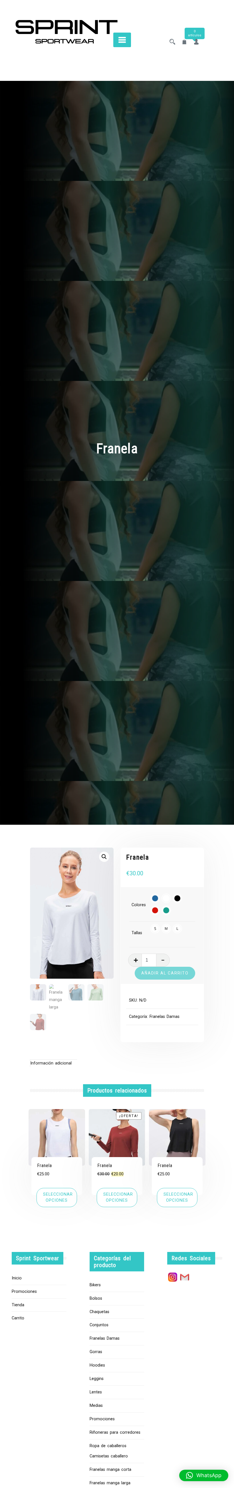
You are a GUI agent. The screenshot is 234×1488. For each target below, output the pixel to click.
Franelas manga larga (110, 1483)
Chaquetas (99, 1311)
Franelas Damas (164, 1016)
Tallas (137, 932)
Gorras (96, 1351)
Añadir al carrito (165, 973)
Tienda (18, 1305)
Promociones (24, 1291)
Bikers (95, 1285)
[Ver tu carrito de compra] (184, 42)
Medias (96, 1405)
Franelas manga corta (110, 1469)
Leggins (97, 1378)
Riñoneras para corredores (115, 1432)
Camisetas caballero (109, 1456)
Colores (139, 904)
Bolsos (96, 1298)
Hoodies (97, 1365)
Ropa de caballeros (108, 1445)
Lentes (96, 1392)
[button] (104, 857)
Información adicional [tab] (51, 1063)
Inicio (17, 1278)
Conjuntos (99, 1325)
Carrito (18, 1318)
